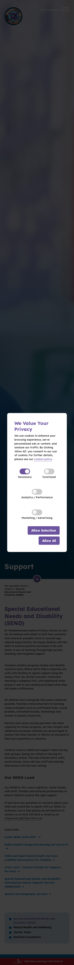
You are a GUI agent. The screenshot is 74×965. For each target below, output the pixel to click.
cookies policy (43, 459)
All (49, 541)
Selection (43, 530)
